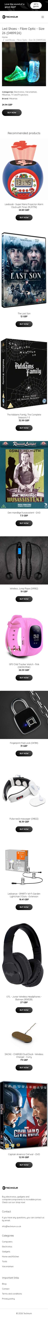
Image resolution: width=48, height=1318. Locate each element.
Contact (5, 1288)
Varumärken (31, 92)
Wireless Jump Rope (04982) (24, 588)
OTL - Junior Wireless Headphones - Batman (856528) (24, 998)
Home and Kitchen (10, 1256)
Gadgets (6, 1251)
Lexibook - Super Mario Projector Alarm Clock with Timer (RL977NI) (24, 205)
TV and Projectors (19, 94)
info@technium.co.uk (11, 1226)
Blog (4, 1284)
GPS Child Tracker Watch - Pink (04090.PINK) (24, 665)
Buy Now (11, 112)
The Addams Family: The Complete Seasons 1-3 (24, 416)
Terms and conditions (12, 1293)
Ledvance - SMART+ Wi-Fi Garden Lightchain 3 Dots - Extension (24, 895)
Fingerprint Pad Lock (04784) (24, 743)
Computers (7, 1241)
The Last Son (24, 313)
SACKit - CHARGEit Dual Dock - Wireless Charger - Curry (24, 1055)
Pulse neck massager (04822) (24, 818)
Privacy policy (8, 1298)
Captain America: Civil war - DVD (24, 1154)
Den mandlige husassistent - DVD (24, 512)
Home (5, 37)
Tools (4, 1261)
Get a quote (36, 5)
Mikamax (6, 94)
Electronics (19, 92)
